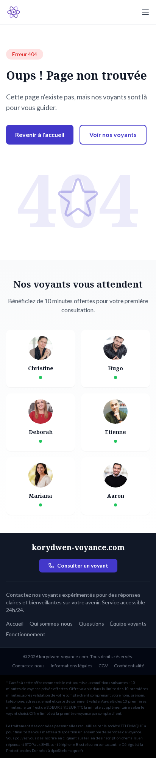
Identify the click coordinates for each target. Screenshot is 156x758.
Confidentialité (129, 665)
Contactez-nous (28, 665)
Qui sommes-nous (51, 623)
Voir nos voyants (113, 134)
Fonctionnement (25, 634)
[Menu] (145, 12)
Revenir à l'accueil (39, 134)
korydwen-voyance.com (78, 547)
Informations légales (71, 665)
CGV (103, 665)
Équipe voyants (128, 623)
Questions (91, 623)
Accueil (14, 623)
